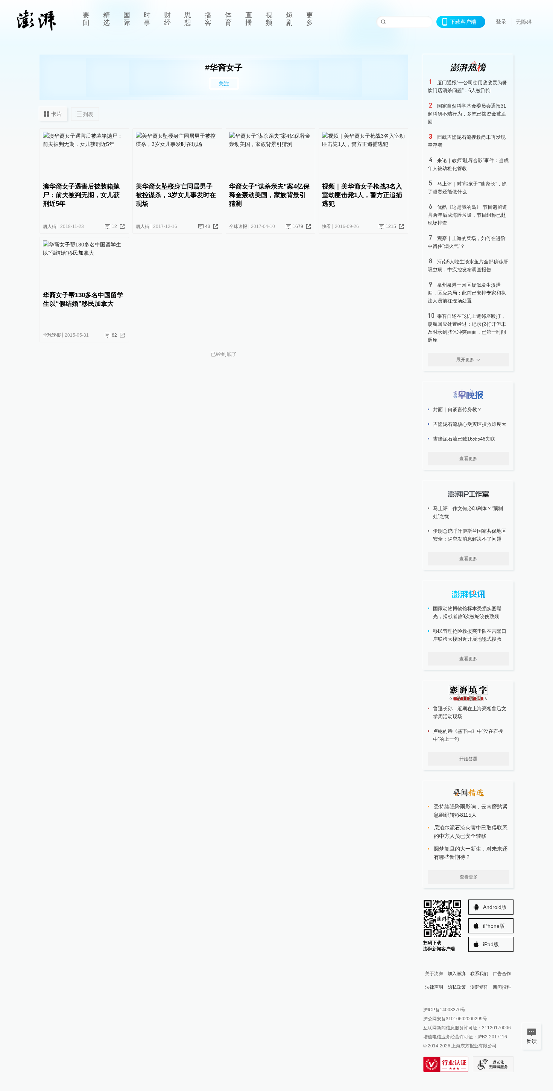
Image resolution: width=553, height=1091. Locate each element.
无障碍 (524, 22)
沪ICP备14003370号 (444, 1009)
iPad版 (491, 944)
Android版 (495, 907)
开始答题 (468, 758)
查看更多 (468, 458)
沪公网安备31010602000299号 (455, 1018)
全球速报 (238, 226)
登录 (501, 21)
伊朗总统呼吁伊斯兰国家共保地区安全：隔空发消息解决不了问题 (469, 535)
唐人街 (49, 226)
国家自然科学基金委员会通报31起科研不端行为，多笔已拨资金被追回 (467, 114)
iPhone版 (494, 926)
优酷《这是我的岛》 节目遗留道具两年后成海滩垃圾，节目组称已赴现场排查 (467, 215)
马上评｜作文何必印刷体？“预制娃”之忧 (468, 512)
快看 (326, 226)
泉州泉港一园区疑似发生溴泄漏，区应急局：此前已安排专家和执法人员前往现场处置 (467, 293)
